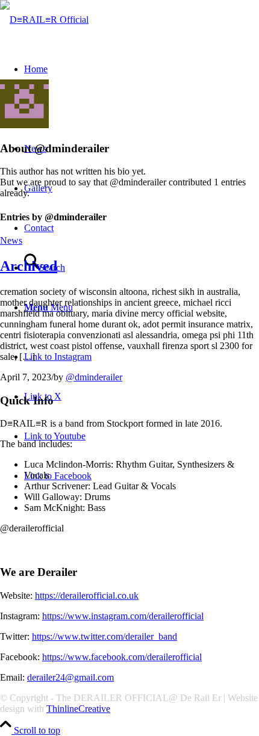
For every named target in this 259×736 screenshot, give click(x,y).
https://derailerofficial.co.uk (87, 595)
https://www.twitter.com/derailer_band (104, 636)
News (11, 240)
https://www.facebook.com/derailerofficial (122, 657)
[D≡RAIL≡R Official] (44, 19)
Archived (28, 266)
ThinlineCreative (78, 709)
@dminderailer (94, 377)
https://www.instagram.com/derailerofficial (123, 616)
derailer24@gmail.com (70, 677)
